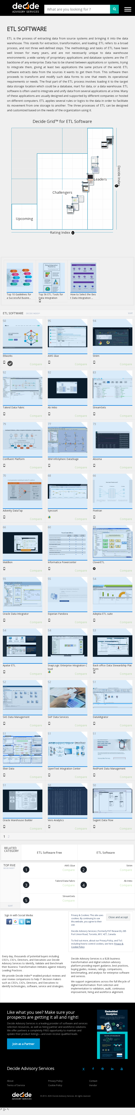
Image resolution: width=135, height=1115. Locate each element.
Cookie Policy (55, 1085)
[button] (9, 921)
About (10, 1080)
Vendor (93, 1085)
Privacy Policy (55, 1080)
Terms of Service (16, 1085)
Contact (93, 1080)
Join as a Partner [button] (23, 1044)
